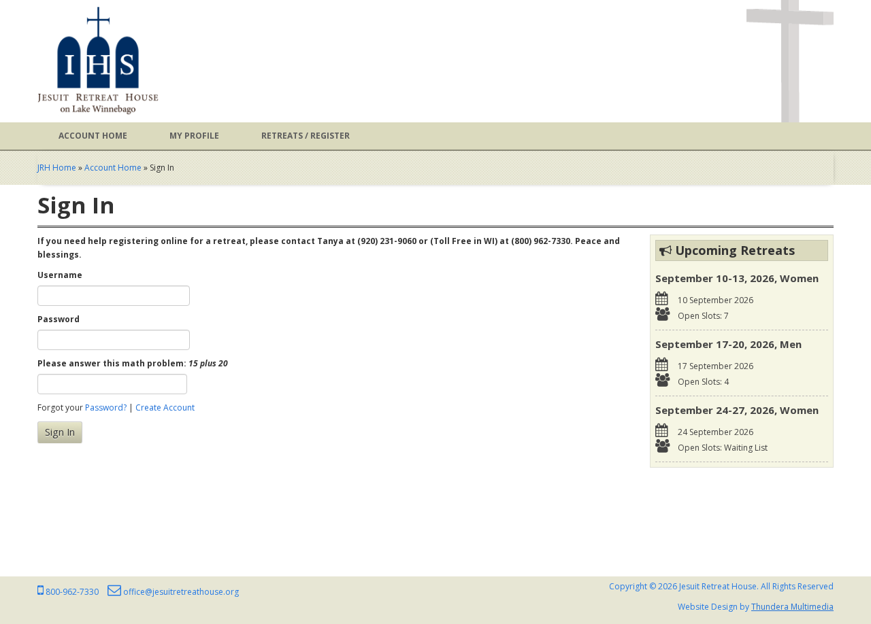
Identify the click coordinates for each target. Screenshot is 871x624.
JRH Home (56, 167)
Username (59, 275)
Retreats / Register (305, 135)
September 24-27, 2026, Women (737, 410)
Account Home (93, 135)
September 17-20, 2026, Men (728, 344)
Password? (106, 407)
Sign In (60, 432)
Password (58, 319)
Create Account (165, 407)
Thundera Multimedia (792, 606)
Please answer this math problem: (132, 363)
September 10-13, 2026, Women (737, 278)
